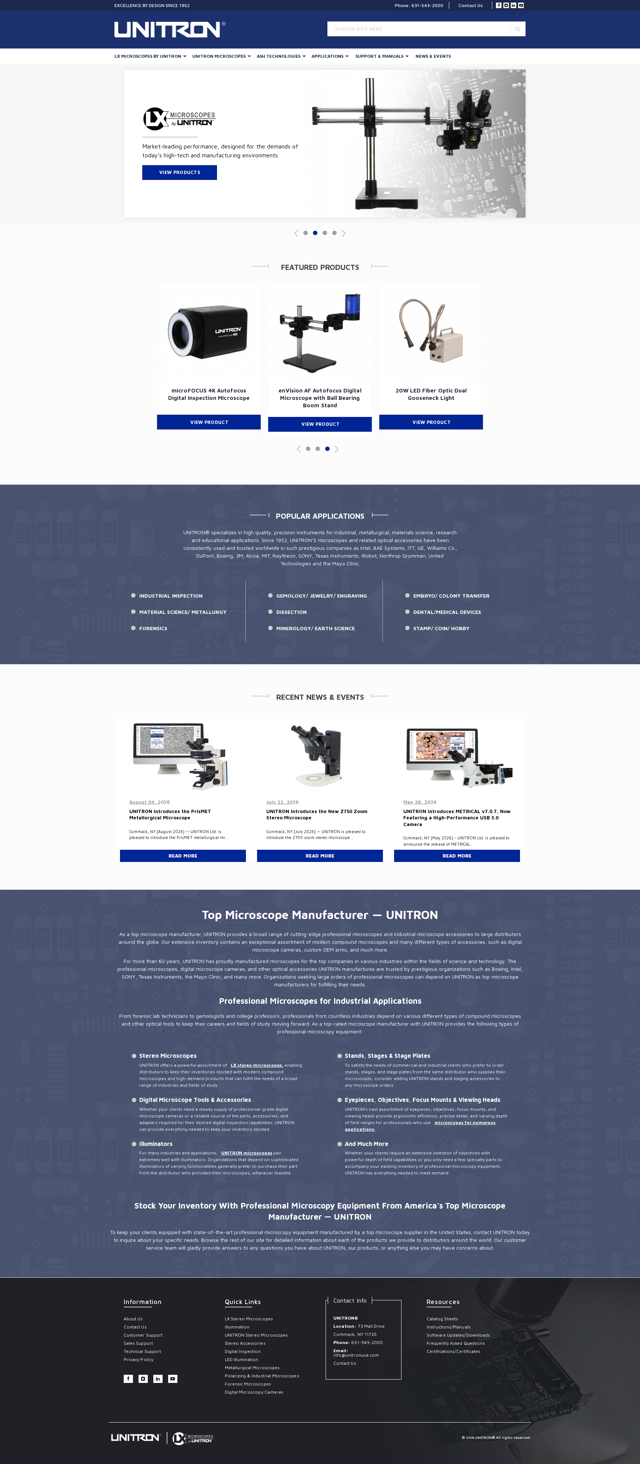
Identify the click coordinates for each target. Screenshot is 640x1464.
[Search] (517, 28)
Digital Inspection (243, 1351)
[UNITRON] (170, 27)
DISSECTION (291, 612)
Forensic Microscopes (248, 1384)
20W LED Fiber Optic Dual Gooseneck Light (431, 394)
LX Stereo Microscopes (249, 1318)
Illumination (237, 1327)
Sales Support (138, 1343)
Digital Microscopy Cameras (254, 1392)
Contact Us (471, 5)
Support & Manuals (379, 56)
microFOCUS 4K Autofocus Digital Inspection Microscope (209, 394)
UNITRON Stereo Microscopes (256, 1335)
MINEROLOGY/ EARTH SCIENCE (315, 628)
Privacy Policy (138, 1359)
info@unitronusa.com (356, 1355)
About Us (133, 1318)
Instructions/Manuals (449, 1327)
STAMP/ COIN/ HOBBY (441, 628)
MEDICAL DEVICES (458, 612)
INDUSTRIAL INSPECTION (171, 595)
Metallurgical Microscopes (252, 1367)
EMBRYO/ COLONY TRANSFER (451, 595)
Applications (327, 56)
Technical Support (142, 1351)
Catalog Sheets (443, 1318)
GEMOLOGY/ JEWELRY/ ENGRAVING (321, 595)
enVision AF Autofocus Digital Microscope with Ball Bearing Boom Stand (320, 398)
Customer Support (143, 1335)
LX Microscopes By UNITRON (147, 56)
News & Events (433, 56)
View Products (179, 172)
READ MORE (183, 856)
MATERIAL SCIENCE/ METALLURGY (183, 612)
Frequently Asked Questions (456, 1343)
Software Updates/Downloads (458, 1335)
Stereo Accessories (245, 1343)
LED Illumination (242, 1359)
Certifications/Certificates (454, 1351)
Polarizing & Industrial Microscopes (262, 1375)
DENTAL (423, 612)
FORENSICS (153, 628)
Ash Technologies (278, 56)
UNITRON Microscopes (219, 56)
